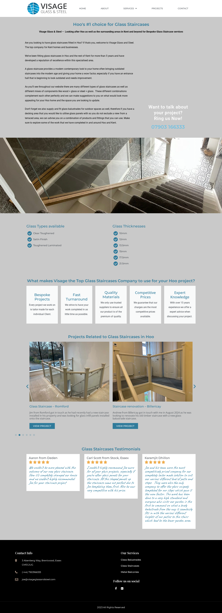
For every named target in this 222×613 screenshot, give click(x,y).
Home (82, 8)
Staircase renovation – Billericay (137, 406)
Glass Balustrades (131, 559)
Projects (157, 8)
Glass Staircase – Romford (49, 406)
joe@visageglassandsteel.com (38, 579)
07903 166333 (168, 127)
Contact (183, 8)
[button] (27, 386)
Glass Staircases (130, 565)
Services (128, 8)
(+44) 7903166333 (31, 572)
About (105, 8)
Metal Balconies (130, 572)
